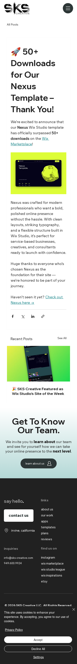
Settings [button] (38, 657)
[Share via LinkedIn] (33, 316)
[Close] (71, 612)
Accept (38, 640)
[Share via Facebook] (13, 316)
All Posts (12, 24)
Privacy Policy (14, 630)
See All (62, 338)
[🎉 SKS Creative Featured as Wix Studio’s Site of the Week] (38, 364)
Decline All (38, 649)
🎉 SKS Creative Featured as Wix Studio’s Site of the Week (38, 391)
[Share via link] (43, 316)
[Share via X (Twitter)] (23, 316)
